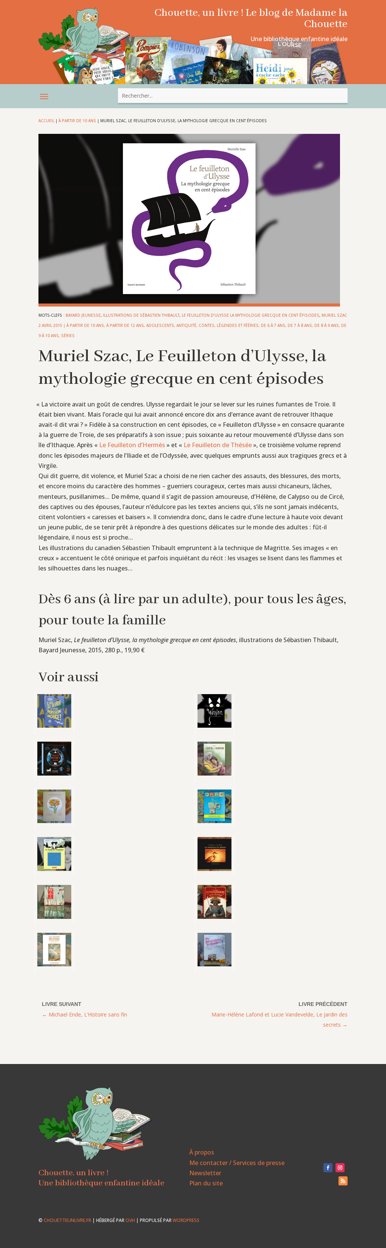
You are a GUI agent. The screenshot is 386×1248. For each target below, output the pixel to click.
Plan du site (206, 1183)
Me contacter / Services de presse (237, 1163)
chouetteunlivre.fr (67, 1220)
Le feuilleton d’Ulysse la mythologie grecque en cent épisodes (250, 315)
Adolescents (160, 325)
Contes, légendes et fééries (229, 325)
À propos (201, 1152)
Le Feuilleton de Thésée (218, 445)
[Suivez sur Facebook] (327, 1167)
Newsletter (205, 1173)
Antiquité (186, 325)
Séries (68, 335)
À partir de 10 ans (77, 120)
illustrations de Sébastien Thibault (141, 315)
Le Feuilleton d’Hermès (132, 445)
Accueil (46, 120)
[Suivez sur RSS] (343, 1180)
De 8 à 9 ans (326, 325)
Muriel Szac (334, 315)
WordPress (186, 1220)
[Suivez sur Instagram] (340, 1167)
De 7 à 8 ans (300, 325)
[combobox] (232, 95)
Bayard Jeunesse (83, 315)
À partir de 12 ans (125, 325)
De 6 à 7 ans (273, 325)
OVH (130, 1220)
